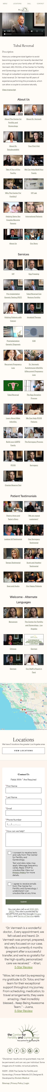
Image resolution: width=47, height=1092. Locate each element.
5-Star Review (24, 967)
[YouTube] (36, 1050)
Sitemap (6, 1083)
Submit (23, 902)
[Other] (23, 1050)
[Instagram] (10, 1050)
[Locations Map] (23, 706)
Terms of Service (26, 916)
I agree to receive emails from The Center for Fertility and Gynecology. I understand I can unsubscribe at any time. (25, 888)
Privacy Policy (19, 873)
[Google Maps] (30, 1050)
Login (26, 1083)
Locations (17, 3)
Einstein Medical (22, 1077)
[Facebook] (16, 1050)
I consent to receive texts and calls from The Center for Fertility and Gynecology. (25, 864)
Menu (5, 3)
